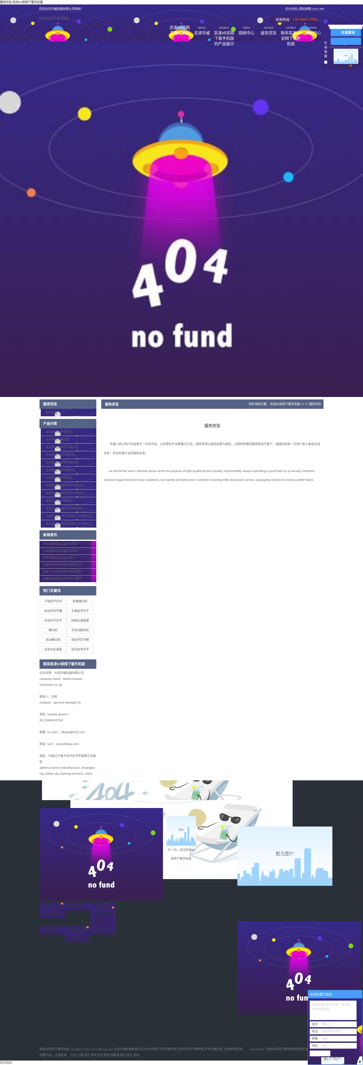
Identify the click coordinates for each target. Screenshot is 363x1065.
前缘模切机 (80, 601)
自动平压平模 (53, 611)
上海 (80, 1055)
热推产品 (45, 1055)
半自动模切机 (80, 630)
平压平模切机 (168, 1049)
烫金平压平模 (80, 640)
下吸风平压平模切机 (59, 478)
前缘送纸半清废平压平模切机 (65, 485)
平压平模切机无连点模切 (59, 558)
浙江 (87, 1055)
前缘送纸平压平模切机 (60, 455)
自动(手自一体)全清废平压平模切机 (69, 524)
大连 (73, 1055)
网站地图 (305, 9)
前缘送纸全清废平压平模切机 (65, 493)
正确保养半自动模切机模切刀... (63, 565)
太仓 (100, 1055)
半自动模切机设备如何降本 (60, 544)
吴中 (93, 1055)
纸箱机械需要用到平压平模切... (63, 578)
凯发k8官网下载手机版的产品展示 (224, 31)
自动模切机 (53, 640)
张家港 (114, 1055)
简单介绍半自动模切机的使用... (63, 571)
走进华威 (202, 30)
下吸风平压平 (53, 601)
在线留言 (348, 32)
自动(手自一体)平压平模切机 (64, 508)
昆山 (123, 1055)
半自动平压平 (53, 620)
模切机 (53, 630)
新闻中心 (313, 30)
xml (322, 9)
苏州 (136, 1055)
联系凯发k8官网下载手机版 (291, 31)
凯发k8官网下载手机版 (54, 18)
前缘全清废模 (80, 620)
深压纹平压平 (80, 649)
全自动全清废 (53, 649)
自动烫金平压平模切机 (60, 470)
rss (315, 9)
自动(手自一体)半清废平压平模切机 (69, 516)
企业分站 (291, 9)
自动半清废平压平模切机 (62, 447)
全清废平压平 (80, 611)
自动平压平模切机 (57, 439)
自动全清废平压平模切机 (62, 462)
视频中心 (246, 30)
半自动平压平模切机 (59, 432)
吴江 (130, 1055)
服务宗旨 (269, 30)
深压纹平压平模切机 (59, 501)
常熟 (107, 1055)
